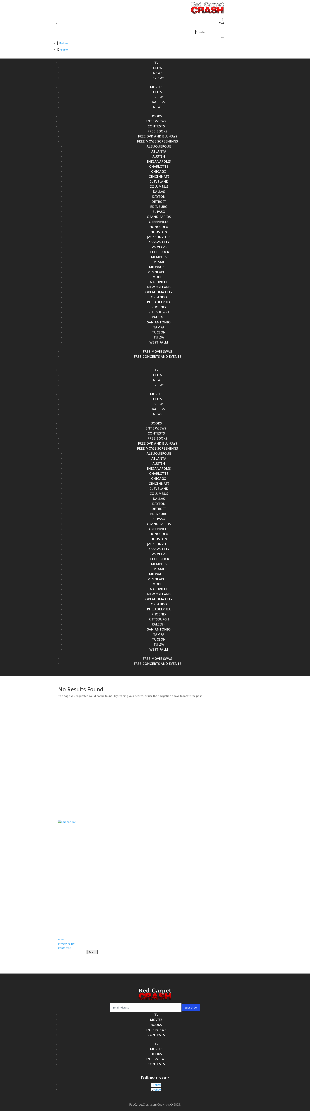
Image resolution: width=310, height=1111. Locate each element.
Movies (156, 87)
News (157, 73)
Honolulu (158, 227)
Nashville (159, 282)
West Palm (158, 342)
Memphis (159, 257)
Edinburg (158, 206)
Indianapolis (159, 161)
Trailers (157, 102)
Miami (158, 262)
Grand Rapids (159, 216)
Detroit (159, 201)
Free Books (157, 131)
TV (156, 62)
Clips (157, 68)
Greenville (159, 222)
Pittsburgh (158, 312)
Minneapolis (158, 272)
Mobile (158, 277)
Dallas (159, 191)
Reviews (158, 78)
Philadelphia (159, 302)
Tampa (158, 327)
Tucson (159, 332)
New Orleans (159, 287)
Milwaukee (159, 267)
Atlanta (158, 151)
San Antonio (159, 322)
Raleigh (159, 317)
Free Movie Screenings (157, 141)
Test (221, 23)
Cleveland (158, 181)
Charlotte (158, 166)
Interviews (156, 121)
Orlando (159, 297)
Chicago (158, 171)
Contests (156, 126)
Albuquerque (159, 146)
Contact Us (64, 948)
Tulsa (159, 337)
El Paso (158, 211)
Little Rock (158, 252)
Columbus (159, 186)
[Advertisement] (155, 756)
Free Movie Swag (157, 351)
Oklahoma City (158, 292)
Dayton (159, 196)
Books (156, 116)
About (61, 939)
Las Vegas (158, 247)
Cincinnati (159, 176)
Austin (158, 156)
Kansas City (158, 242)
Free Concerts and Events (157, 356)
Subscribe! (191, 1007)
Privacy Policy (66, 943)
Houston (159, 232)
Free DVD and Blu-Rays (157, 136)
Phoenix (158, 307)
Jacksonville (158, 237)
